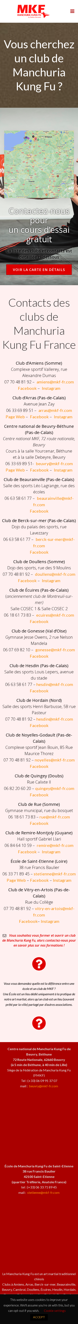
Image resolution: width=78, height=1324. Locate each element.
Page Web (15, 416)
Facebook (27, 388)
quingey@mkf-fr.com (54, 788)
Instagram (51, 388)
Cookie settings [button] (55, 1310)
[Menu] (72, 11)
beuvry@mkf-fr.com (54, 463)
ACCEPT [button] (39, 1317)
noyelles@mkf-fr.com (55, 759)
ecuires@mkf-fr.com (55, 614)
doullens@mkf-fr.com (55, 574)
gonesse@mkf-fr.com (55, 649)
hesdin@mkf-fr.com (54, 684)
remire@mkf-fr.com (55, 845)
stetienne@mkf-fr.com (55, 873)
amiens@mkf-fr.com (55, 381)
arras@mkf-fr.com (55, 410)
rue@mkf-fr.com (55, 816)
